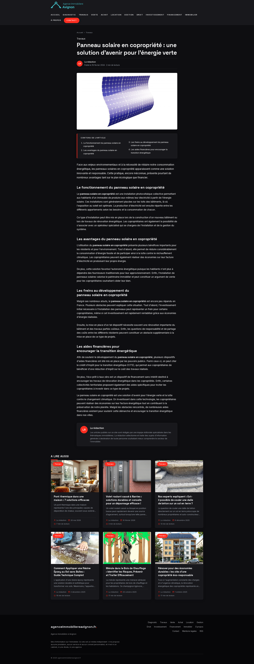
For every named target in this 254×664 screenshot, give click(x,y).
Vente (94, 15)
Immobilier (191, 15)
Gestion (129, 15)
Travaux (83, 15)
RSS (201, 631)
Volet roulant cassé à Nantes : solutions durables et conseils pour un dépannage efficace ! (124, 500)
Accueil (55, 15)
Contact (72, 20)
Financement (174, 15)
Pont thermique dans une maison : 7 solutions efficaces (71, 498)
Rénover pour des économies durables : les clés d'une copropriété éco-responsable (175, 572)
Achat (104, 15)
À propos (56, 20)
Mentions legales (189, 631)
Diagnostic (69, 15)
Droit (140, 15)
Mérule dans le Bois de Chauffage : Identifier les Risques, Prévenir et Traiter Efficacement (126, 572)
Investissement (155, 15)
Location (116, 15)
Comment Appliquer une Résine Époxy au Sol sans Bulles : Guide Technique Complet (72, 572)
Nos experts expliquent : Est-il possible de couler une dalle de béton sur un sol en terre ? (175, 500)
